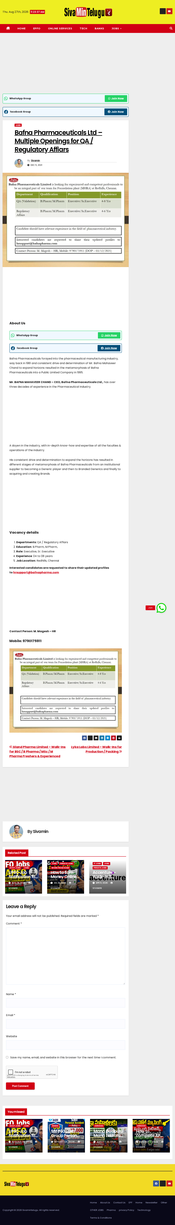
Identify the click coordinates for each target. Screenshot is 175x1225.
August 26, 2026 (22, 1141)
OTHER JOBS (97, 1210)
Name (11, 994)
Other (164, 1202)
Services (99, 1126)
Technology (144, 1210)
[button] (171, 28)
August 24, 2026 (64, 1141)
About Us (105, 1202)
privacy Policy (126, 1210)
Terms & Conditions (101, 1217)
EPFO (37, 28)
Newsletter (152, 1202)
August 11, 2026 (149, 1141)
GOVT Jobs (15, 868)
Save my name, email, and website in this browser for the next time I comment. (63, 1057)
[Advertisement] (66, 68)
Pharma (111, 1210)
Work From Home (60, 868)
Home (21, 28)
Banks (99, 28)
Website (11, 1036)
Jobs (18, 125)
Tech (83, 28)
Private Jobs (66, 863)
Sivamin (35, 160)
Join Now (117, 98)
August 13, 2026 (107, 1141)
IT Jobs (97, 863)
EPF (130, 1202)
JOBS (116, 28)
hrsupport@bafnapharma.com (36, 572)
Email (10, 1015)
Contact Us (119, 1202)
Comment (14, 924)
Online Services (60, 28)
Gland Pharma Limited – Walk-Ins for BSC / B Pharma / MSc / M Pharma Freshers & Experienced (37, 751)
